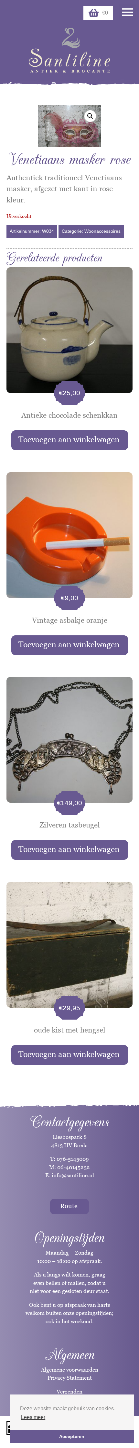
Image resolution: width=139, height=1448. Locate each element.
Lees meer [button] (33, 1417)
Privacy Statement (70, 1378)
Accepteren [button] (71, 1436)
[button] (90, 116)
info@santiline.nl (73, 1175)
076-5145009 (72, 1159)
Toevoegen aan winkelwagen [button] (69, 439)
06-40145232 (73, 1167)
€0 (105, 12)
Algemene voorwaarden (69, 1369)
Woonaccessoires (102, 231)
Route (69, 1205)
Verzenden (69, 1391)
